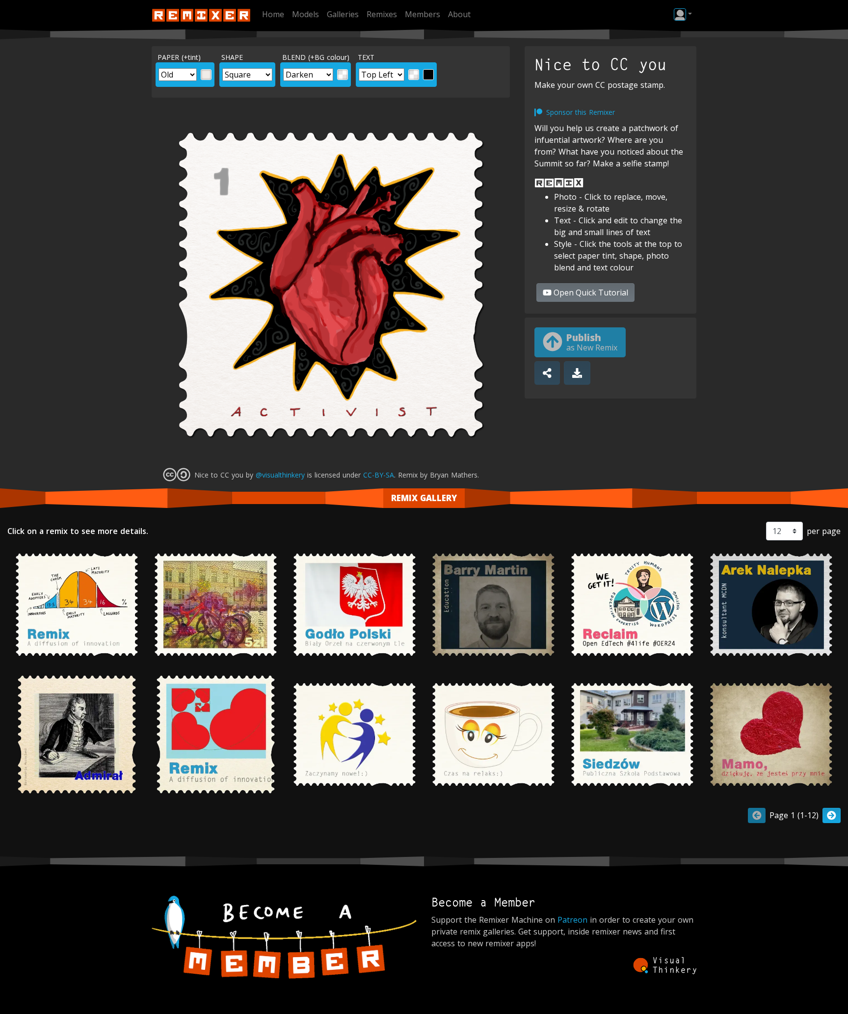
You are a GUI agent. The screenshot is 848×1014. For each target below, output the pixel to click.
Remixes (382, 14)
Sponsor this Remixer (580, 112)
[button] (683, 14)
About (459, 14)
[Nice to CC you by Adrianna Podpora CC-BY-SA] (215, 604)
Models (305, 14)
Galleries (343, 14)
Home (273, 14)
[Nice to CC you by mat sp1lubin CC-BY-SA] (215, 734)
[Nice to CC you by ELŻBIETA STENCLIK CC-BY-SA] (771, 734)
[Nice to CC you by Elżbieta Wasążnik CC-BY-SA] (632, 734)
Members (422, 14)
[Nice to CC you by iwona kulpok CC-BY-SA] (76, 604)
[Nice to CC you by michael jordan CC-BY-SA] (354, 604)
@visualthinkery (280, 475)
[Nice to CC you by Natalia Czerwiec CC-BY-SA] (354, 734)
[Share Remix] (547, 373)
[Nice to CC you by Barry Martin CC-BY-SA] (493, 604)
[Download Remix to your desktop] (577, 373)
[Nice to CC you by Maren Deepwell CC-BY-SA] (632, 604)
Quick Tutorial (591, 292)
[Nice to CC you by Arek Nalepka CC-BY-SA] (771, 604)
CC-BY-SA (378, 475)
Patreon (572, 919)
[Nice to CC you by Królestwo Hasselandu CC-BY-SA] (76, 734)
